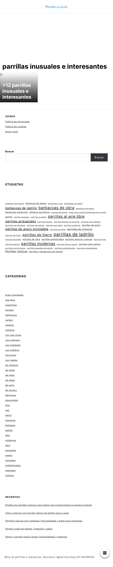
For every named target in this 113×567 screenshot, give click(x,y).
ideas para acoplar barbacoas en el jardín (87, 212)
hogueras (10, 420)
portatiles (10, 460)
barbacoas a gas (55, 203)
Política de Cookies (15, 126)
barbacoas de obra (56, 207)
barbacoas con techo (73, 203)
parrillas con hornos (35, 225)
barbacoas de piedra (85, 208)
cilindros (10, 330)
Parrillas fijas (100, 239)
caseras (9, 325)
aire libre (10, 300)
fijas (7, 405)
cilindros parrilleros (39, 212)
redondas (10, 470)
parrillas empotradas (53, 239)
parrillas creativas (72, 225)
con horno (10, 355)
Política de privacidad (17, 121)
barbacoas (11, 315)
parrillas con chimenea (15, 225)
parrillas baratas (45, 222)
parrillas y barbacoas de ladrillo (46, 251)
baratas (9, 310)
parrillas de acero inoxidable (27, 229)
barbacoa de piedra (36, 203)
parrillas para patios (89, 244)
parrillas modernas (38, 243)
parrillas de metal (13, 239)
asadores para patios (14, 203)
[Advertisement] (56, 40)
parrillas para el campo (67, 244)
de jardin (10, 370)
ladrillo (9, 217)
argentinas (11, 305)
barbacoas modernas (16, 212)
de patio (9, 385)
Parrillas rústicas (16, 251)
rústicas (9, 475)
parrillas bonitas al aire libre (66, 222)
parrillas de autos (58, 229)
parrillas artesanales (20, 221)
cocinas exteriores (59, 212)
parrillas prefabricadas (65, 248)
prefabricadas (13, 465)
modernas (10, 440)
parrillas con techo (54, 225)
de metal (10, 380)
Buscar (9, 151)
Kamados (10, 425)
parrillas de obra (31, 239)
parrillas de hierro (37, 235)
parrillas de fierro (13, 235)
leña (7, 435)
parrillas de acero (91, 225)
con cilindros (12, 350)
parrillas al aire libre (66, 216)
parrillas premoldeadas (87, 248)
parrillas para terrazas (15, 248)
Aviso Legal (11, 131)
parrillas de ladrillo (74, 234)
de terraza (11, 390)
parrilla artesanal (21, 217)
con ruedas (11, 360)
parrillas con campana (90, 222)
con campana (12, 340)
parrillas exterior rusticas (78, 239)
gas (7, 410)
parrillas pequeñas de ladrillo (40, 248)
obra (7, 445)
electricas (10, 395)
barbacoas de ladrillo (21, 208)
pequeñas (10, 450)
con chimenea (12, 345)
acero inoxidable (14, 295)
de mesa (10, 375)
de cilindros (11, 365)
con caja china (13, 335)
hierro (8, 415)
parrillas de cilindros (79, 229)
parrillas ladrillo (12, 244)
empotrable (11, 400)
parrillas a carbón (38, 217)
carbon (9, 320)
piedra (8, 455)
